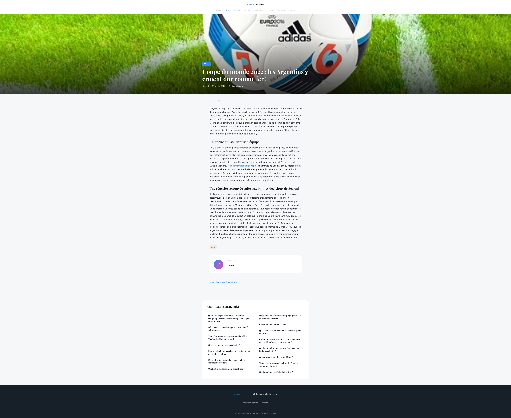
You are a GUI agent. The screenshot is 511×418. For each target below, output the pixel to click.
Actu (228, 10)
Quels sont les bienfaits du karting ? (276, 372)
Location (271, 10)
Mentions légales (250, 403)
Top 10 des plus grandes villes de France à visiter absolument (278, 364)
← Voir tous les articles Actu (223, 282)
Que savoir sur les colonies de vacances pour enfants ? (280, 332)
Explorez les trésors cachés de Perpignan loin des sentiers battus (229, 352)
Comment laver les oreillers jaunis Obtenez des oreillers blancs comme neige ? (279, 341)
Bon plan (237, 10)
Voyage (292, 10)
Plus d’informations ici (239, 165)
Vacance (281, 10)
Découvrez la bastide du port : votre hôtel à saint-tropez (228, 328)
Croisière (259, 10)
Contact (264, 403)
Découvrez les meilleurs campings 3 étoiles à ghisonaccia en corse (280, 317)
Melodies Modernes (264, 394)
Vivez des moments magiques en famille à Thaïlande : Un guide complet (227, 337)
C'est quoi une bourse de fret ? (273, 324)
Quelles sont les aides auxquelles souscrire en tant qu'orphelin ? (280, 349)
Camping (248, 10)
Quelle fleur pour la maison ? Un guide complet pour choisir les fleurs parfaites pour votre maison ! (229, 318)
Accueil (219, 10)
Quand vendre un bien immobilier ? (276, 357)
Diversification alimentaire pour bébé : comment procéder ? (226, 361)
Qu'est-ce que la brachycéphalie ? (224, 345)
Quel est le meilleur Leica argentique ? (226, 368)
